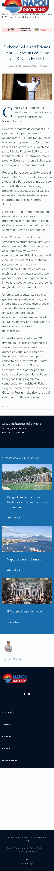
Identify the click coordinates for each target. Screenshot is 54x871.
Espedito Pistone (30, 65)
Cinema (6, 748)
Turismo (6, 724)
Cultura (43, 65)
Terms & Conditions (16, 848)
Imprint (21, 851)
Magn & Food (9, 760)
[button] (27, 860)
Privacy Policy (36, 848)
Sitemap (33, 851)
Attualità (7, 712)
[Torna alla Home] (27, 4)
